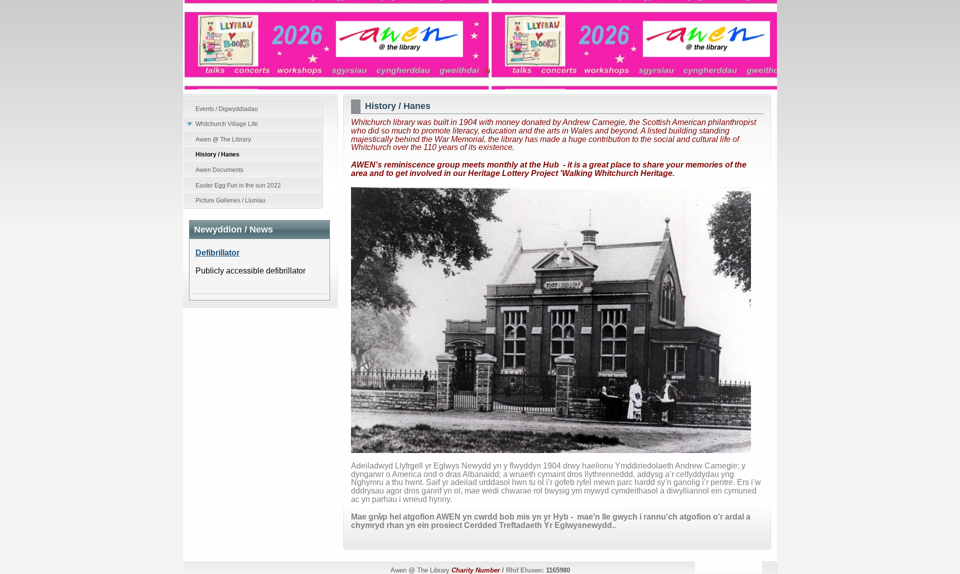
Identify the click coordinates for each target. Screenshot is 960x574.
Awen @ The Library (480, 45)
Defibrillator (218, 252)
